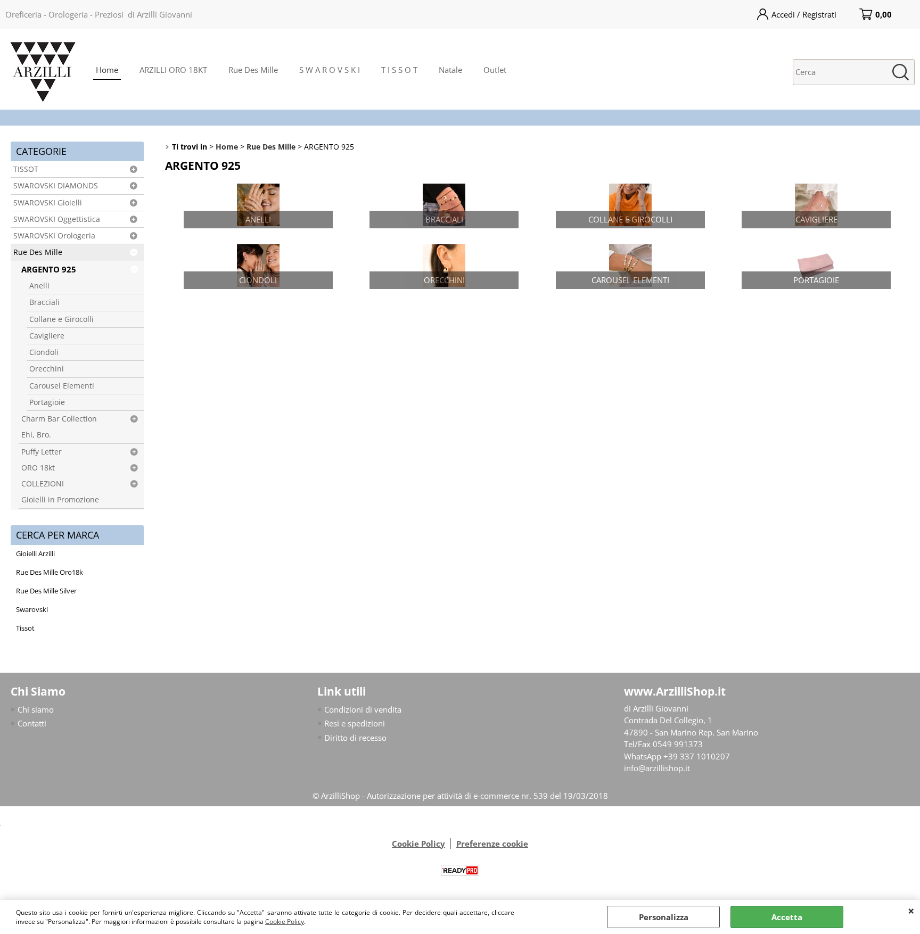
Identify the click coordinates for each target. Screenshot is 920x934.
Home (107, 69)
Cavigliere (46, 336)
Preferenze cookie (492, 843)
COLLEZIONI (42, 484)
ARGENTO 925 (48, 269)
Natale (450, 69)
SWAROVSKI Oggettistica (56, 219)
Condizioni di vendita (362, 709)
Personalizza (663, 917)
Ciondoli (44, 352)
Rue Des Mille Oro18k (49, 572)
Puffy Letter (41, 452)
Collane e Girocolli (61, 319)
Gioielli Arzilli (35, 553)
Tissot (25, 628)
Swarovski (32, 609)
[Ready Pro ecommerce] (460, 870)
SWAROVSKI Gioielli (47, 203)
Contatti (32, 723)
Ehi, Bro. (36, 435)
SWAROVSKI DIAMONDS (55, 186)
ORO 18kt (38, 468)
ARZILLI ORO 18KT (173, 69)
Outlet (494, 69)
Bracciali (44, 302)
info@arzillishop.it (657, 768)
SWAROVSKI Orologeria (54, 236)
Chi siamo (36, 709)
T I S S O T (399, 69)
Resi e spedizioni (354, 723)
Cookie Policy (284, 921)
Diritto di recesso (355, 737)
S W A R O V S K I (329, 69)
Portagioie (47, 402)
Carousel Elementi (61, 386)
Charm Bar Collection (59, 419)
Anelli (39, 286)
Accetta (786, 917)
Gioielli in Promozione (60, 500)
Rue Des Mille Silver (46, 591)
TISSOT (25, 169)
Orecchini (46, 369)
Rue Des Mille (253, 69)
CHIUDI (911, 910)
